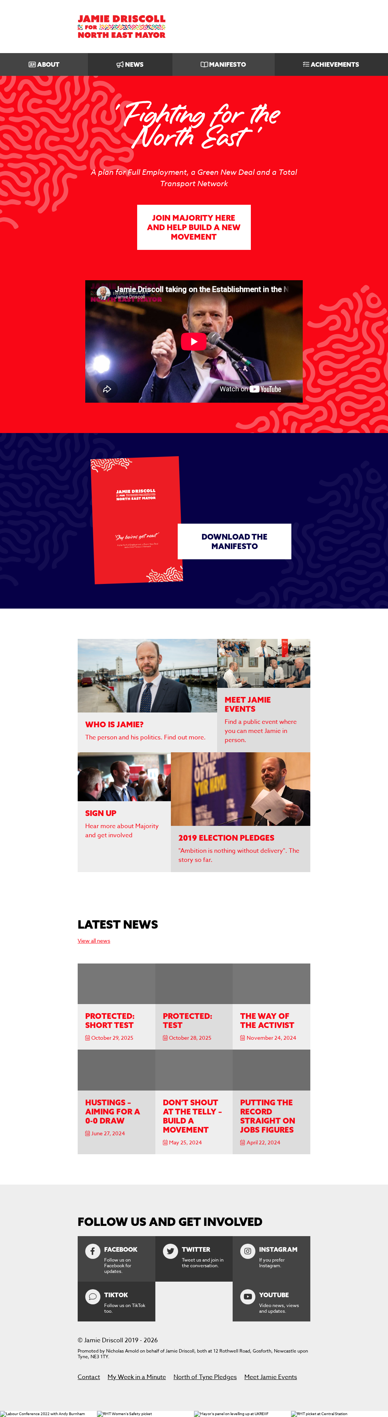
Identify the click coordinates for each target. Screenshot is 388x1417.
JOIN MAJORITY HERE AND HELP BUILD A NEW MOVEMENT (194, 227)
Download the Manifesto (235, 541)
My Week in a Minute (137, 1377)
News (134, 64)
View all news (94, 940)
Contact (89, 1377)
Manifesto (227, 64)
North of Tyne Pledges (205, 1377)
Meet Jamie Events (270, 1377)
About (48, 64)
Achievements (335, 64)
